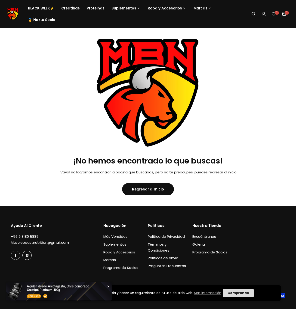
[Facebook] (15, 255)
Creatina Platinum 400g (43, 279)
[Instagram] (27, 255)
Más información (207, 293)
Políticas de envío (163, 258)
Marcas (109, 259)
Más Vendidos (115, 236)
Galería (198, 244)
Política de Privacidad (166, 236)
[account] (264, 14)
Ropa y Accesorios (119, 252)
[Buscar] (253, 14)
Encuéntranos (204, 236)
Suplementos (114, 244)
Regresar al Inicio (148, 189)
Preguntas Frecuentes (167, 265)
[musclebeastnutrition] (12, 14)
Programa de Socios (120, 267)
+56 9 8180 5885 (25, 236)
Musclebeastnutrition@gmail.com (40, 242)
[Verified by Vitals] (45, 286)
